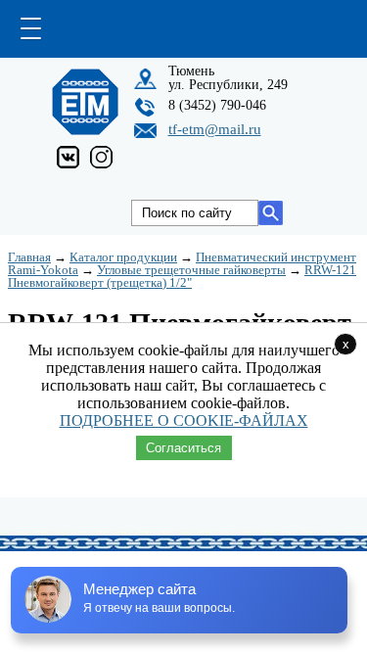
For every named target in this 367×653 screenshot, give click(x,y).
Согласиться (183, 448)
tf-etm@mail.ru (214, 129)
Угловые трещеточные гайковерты (191, 269)
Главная (29, 257)
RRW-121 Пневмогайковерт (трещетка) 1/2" (182, 276)
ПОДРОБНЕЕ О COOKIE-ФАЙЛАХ (184, 420)
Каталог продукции (123, 257)
